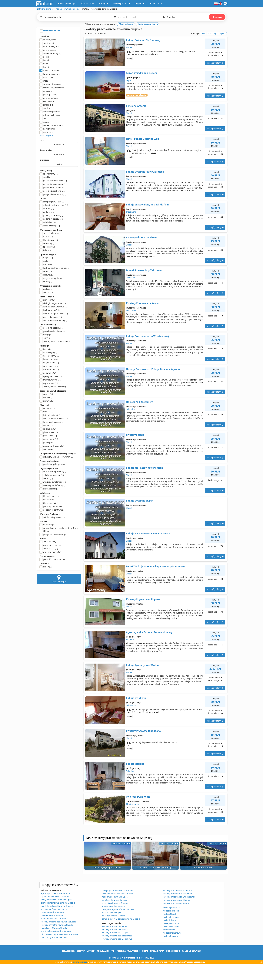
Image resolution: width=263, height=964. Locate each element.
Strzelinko (130, 639)
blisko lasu (49, 499)
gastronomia (49, 128)
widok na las (50, 548)
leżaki (47, 271)
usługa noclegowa (51, 115)
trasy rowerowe (52, 379)
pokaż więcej (46, 135)
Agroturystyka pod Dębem (141, 73)
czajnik (48, 257)
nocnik (47, 425)
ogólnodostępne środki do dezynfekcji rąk (60, 529)
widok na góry (51, 541)
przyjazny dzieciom (53, 446)
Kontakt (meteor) (85, 951)
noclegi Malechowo (172, 933)
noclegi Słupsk (169, 914)
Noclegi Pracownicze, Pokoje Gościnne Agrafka (153, 369)
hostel (46, 60)
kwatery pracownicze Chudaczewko (179, 896)
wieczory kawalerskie (54, 482)
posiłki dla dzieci (52, 317)
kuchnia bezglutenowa (55, 306)
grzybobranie (51, 362)
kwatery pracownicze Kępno (176, 903)
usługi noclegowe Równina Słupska (118, 909)
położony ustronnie (53, 506)
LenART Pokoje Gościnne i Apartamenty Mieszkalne (155, 566)
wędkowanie (50, 383)
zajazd (46, 122)
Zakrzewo (130, 277)
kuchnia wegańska (53, 310)
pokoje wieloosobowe (54, 194)
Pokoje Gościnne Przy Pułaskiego (145, 171)
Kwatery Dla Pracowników (141, 237)
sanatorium (48, 101)
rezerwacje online (51, 30)
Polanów (130, 771)
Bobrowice (131, 705)
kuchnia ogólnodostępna (56, 268)
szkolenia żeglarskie (54, 517)
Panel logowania (191, 951)
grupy (47, 566)
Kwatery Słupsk (135, 434)
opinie (222, 33)
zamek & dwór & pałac (53, 125)
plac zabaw (50, 435)
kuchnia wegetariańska (55, 313)
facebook (69, 951)
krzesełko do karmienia (55, 418)
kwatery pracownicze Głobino (176, 900)
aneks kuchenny (52, 233)
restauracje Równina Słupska (115, 896)
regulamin (103, 951)
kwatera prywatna (51, 74)
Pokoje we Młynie (136, 698)
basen (47, 349)
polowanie (49, 373)
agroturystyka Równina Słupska (55, 893)
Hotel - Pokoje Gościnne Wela (142, 138)
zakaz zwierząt (51, 225)
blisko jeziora (50, 496)
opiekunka (49, 429)
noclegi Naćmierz (171, 926)
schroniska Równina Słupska (115, 903)
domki (47, 177)
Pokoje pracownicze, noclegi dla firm (147, 204)
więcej (129, 58)
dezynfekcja (50, 524)
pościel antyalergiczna (55, 464)
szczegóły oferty (214, 63)
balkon (48, 236)
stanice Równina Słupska (113, 906)
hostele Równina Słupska (52, 912)
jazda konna (50, 366)
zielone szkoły (51, 488)
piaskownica (50, 432)
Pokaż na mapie (59, 581)
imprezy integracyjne (54, 471)
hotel (45, 63)
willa (45, 118)
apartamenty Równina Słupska (55, 896)
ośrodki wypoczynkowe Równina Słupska (59, 934)
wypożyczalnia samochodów (57, 341)
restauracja (48, 132)
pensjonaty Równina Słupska (54, 937)
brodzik (48, 411)
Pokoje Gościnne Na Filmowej (143, 40)
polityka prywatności (128, 951)
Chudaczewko (132, 804)
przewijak (49, 442)
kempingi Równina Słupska (53, 918)
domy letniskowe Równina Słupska (56, 899)
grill (46, 261)
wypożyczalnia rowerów (55, 386)
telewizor (49, 246)
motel (45, 80)
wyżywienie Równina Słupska (54, 909)
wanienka (49, 449)
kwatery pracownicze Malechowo (117, 939)
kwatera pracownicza (52, 70)
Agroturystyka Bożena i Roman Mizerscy (149, 632)
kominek (48, 264)
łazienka (48, 243)
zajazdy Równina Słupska (113, 915)
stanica (46, 108)
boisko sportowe (52, 359)
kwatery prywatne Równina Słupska (57, 925)
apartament (48, 43)
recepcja (48, 334)
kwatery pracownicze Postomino (177, 893)
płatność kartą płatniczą (55, 559)
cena (42, 140)
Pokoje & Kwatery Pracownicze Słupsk (148, 533)
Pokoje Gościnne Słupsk (139, 500)
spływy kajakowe (52, 376)
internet (48, 208)
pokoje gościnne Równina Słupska (117, 890)
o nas (145, 951)
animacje (49, 408)
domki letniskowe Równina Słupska (57, 906)
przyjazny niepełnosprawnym (58, 456)
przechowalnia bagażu (55, 331)
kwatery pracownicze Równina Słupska (58, 921)
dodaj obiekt (173, 951)
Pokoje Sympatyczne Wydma (142, 665)
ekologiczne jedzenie (54, 303)
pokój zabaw (50, 439)
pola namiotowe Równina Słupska (117, 893)
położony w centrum (54, 510)
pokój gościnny (50, 94)
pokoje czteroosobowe (55, 180)
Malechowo (131, 310)
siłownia (48, 401)
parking (48, 212)
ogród (47, 281)
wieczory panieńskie (54, 485)
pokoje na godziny (53, 327)
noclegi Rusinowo (171, 910)
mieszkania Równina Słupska (54, 928)
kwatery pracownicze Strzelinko (177, 890)
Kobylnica (130, 409)
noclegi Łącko (169, 929)
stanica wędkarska (51, 111)
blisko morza (50, 503)
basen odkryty (51, 355)
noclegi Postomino (171, 923)
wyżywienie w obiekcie (55, 320)
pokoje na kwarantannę (55, 534)
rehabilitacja (50, 222)
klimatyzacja (50, 240)
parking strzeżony (53, 215)
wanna (48, 292)
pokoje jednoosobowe (54, 187)
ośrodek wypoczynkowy (53, 87)
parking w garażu (53, 219)
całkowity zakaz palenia (55, 205)
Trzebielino (131, 212)
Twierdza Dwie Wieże (138, 796)
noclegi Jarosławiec (172, 907)
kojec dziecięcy (51, 415)
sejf (46, 338)
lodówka (48, 274)
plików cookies (80, 962)
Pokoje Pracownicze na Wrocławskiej (147, 336)
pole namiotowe (50, 98)
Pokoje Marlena (135, 763)
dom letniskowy (50, 50)
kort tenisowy (51, 369)
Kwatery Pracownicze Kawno (142, 303)
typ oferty (44, 36)
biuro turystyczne (51, 46)
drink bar (49, 300)
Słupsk (129, 47)
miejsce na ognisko (53, 278)
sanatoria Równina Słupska (114, 900)
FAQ (113, 951)
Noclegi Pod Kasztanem (139, 402)
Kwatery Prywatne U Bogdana (143, 730)
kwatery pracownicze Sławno (115, 929)
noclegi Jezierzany (171, 917)
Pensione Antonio (136, 105)
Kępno (129, 80)
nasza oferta (157, 951)
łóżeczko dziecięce (53, 422)
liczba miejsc (46, 150)
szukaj (218, 17)
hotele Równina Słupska (52, 915)
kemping (47, 67)
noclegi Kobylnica (171, 936)
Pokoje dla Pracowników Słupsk (144, 467)
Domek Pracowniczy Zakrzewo (144, 270)
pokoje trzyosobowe (54, 191)
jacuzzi (48, 394)
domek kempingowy (52, 53)
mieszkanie (48, 77)
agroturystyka (49, 39)
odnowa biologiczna (52, 84)
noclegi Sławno (170, 920)
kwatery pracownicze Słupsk (115, 926)
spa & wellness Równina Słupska (56, 931)
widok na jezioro (52, 545)
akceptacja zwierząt (53, 201)
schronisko (48, 104)
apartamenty (50, 173)
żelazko (48, 250)
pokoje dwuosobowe (54, 184)
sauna (47, 397)
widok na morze (52, 552)
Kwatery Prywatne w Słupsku (143, 599)
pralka (47, 289)
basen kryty (50, 352)
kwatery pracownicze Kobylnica (116, 932)
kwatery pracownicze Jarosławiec (117, 935)
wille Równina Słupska (112, 912)
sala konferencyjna (53, 475)
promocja (44, 160)
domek (46, 57)
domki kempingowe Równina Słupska (58, 902)
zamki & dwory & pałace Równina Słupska (121, 919)
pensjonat (47, 91)
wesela (48, 478)
